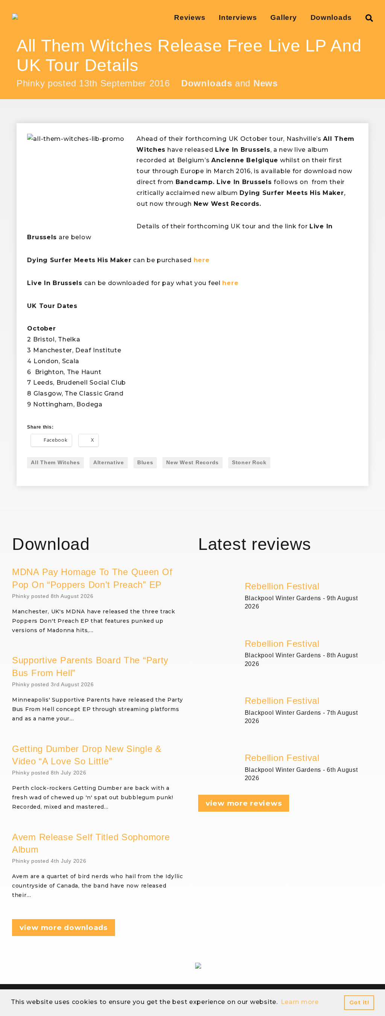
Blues (145, 462)
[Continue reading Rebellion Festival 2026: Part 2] (309, 685)
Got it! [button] (359, 1002)
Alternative (108, 462)
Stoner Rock (249, 462)
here (202, 260)
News (265, 83)
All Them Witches (55, 462)
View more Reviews (244, 803)
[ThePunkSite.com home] (15, 17)
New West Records (192, 462)
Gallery (283, 17)
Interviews (238, 17)
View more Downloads (64, 927)
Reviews (189, 17)
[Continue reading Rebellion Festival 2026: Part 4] (309, 571)
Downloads (331, 17)
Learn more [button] (300, 1001)
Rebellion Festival (282, 586)
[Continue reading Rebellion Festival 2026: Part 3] (309, 628)
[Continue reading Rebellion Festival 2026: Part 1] (309, 743)
